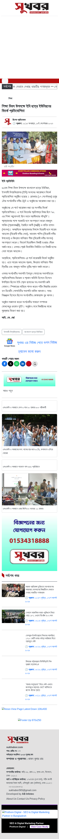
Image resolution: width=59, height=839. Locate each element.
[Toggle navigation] (5, 81)
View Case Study (39, 826)
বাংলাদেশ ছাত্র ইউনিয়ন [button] (33, 332)
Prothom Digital (18, 826)
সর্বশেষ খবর (12, 575)
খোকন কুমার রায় (24, 758)
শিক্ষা (10, 98)
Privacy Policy (37, 798)
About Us (11, 798)
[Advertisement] (29, 47)
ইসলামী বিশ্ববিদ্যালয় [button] (12, 332)
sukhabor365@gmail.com (22, 790)
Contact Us (23, 798)
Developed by (20, 794)
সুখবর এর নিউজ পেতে (30, 342)
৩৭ (13, 751)
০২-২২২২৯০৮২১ (15, 786)
